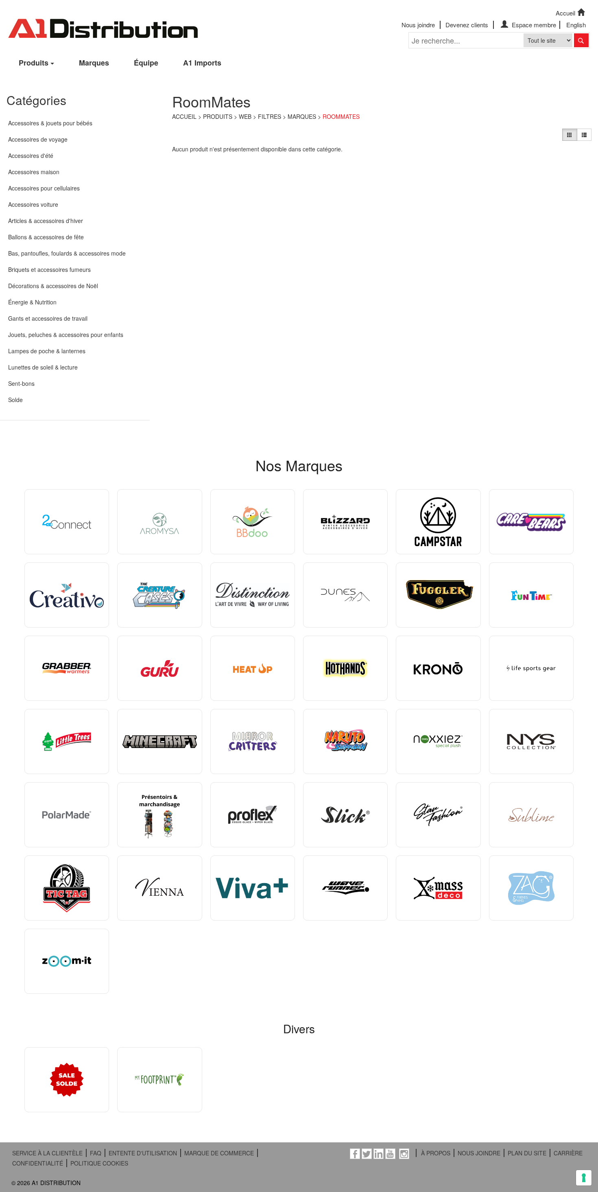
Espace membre (533, 24)
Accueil (565, 13)
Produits (33, 62)
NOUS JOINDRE (479, 1153)
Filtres (269, 116)
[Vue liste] (584, 135)
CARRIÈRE (568, 1153)
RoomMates (341, 116)
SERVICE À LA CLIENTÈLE (47, 1153)
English (576, 24)
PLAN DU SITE (527, 1153)
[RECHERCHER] (581, 40)
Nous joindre (418, 24)
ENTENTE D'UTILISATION (143, 1153)
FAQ (95, 1153)
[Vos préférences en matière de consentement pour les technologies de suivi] (583, 1177)
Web (245, 116)
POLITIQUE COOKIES (99, 1163)
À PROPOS (435, 1153)
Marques (94, 62)
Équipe (146, 62)
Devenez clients (466, 24)
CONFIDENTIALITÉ (37, 1163)
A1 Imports (202, 62)
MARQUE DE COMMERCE (219, 1153)
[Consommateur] (569, 135)
